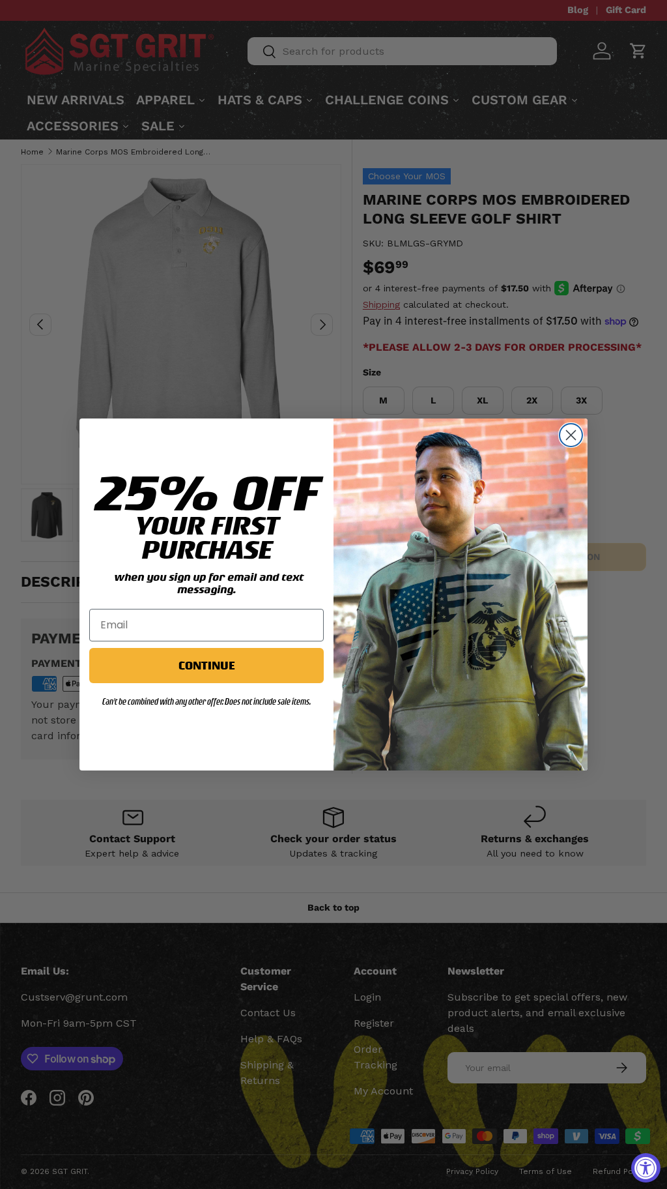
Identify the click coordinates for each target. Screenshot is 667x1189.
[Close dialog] (571, 435)
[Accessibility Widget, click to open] (645, 1167)
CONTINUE (206, 665)
